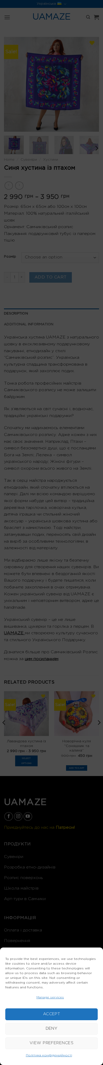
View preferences (51, 1043)
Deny (52, 1028)
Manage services (50, 997)
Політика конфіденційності (49, 1055)
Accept (51, 1014)
